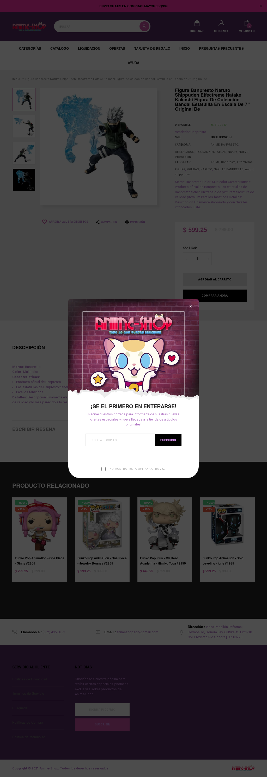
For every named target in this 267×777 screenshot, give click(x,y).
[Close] (190, 306)
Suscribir (168, 440)
